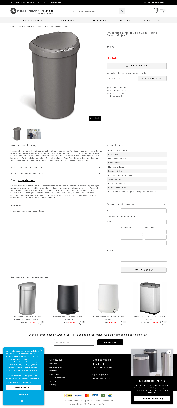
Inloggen (148, 2)
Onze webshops (56, 367)
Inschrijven (110, 342)
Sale (159, 20)
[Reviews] (98, 364)
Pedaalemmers (67, 20)
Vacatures (53, 381)
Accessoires (126, 20)
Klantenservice (160, 2)
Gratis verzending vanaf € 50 (26, 2)
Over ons (53, 364)
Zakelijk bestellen (57, 378)
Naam (109, 211)
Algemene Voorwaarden (74, 401)
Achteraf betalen (54, 2)
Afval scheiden (98, 20)
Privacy (89, 401)
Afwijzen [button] (23, 395)
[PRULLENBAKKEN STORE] (32, 6)
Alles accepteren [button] (23, 388)
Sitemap (53, 385)
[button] (23, 382)
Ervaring (110, 250)
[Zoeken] (122, 11)
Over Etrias (55, 360)
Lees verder (35, 378)
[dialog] (23, 376)
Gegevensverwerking (104, 401)
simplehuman (26, 180)
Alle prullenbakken (32, 20)
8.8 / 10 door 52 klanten (103, 368)
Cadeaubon (54, 374)
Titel (109, 222)
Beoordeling (112, 216)
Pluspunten (126, 227)
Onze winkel (54, 371)
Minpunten (149, 227)
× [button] (41, 350)
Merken (146, 20)
